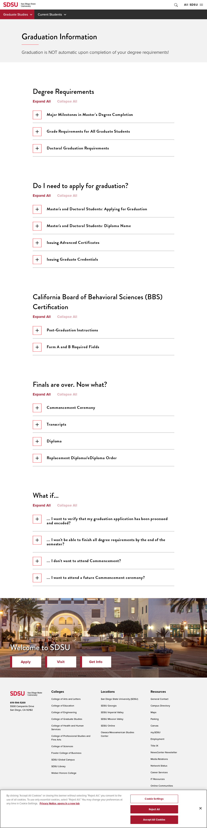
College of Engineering (64, 712)
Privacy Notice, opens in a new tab (60, 803)
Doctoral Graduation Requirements (78, 148)
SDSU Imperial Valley (112, 712)
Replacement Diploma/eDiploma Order (82, 458)
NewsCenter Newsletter (164, 752)
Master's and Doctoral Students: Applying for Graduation (97, 209)
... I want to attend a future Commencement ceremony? (96, 577)
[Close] (200, 808)
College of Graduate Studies (66, 719)
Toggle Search (175, 5)
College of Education (62, 705)
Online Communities (162, 785)
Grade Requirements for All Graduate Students (88, 131)
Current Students (50, 14)
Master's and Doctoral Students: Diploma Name (89, 226)
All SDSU (191, 5)
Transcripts (56, 424)
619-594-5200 (17, 702)
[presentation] (57, 692)
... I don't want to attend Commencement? (84, 561)
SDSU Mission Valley (112, 719)
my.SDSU (156, 732)
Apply (26, 661)
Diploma (54, 441)
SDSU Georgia (108, 705)
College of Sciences (62, 746)
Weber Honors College (63, 773)
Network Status (159, 765)
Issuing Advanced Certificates (73, 242)
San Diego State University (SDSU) (119, 699)
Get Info (95, 661)
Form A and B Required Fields (73, 347)
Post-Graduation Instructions (72, 330)
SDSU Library (58, 766)
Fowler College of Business (66, 753)
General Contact (159, 699)
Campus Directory (160, 705)
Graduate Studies (15, 14)
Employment (157, 739)
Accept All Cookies (154, 820)
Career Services (159, 772)
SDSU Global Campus (63, 759)
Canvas (154, 725)
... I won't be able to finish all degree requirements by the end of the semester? (106, 542)
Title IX (154, 745)
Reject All (154, 809)
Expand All (42, 101)
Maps (153, 712)
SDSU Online (108, 725)
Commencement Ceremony (71, 407)
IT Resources (158, 779)
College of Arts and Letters (66, 699)
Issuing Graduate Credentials (72, 259)
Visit (60, 661)
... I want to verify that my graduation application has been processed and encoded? (107, 521)
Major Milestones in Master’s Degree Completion (90, 114)
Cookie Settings (154, 799)
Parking (155, 719)
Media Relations (159, 759)
